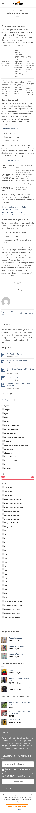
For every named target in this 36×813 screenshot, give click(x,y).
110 (5, 558)
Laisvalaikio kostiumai (12, 457)
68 (5, 531)
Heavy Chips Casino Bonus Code (14, 207)
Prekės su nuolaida (11, 461)
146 (5, 582)
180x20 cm (8, 495)
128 (5, 570)
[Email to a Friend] (20, 282)
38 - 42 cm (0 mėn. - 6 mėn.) (14, 602)
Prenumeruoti (18, 781)
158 (5, 590)
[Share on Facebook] (16, 282)
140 (5, 578)
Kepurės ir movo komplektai (14, 437)
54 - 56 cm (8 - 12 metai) (12, 617)
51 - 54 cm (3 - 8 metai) (12, 613)
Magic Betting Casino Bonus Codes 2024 (20, 361)
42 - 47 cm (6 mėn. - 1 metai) (14, 605)
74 (5, 535)
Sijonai (6, 414)
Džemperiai (8, 453)
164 (5, 594)
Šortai (6, 465)
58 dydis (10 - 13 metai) (12, 527)
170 (5, 598)
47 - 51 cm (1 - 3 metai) (12, 609)
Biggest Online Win (27, 313)
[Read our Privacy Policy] (33, 774)
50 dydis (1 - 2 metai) (11, 511)
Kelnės (6, 421)
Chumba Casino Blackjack (11, 160)
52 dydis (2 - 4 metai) (11, 515)
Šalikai (6, 418)
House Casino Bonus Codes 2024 (14, 215)
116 (5, 562)
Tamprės (7, 410)
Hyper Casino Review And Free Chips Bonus (20, 370)
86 (5, 543)
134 (5, 574)
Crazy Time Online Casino (11, 129)
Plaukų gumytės (10, 433)
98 (5, 550)
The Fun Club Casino (14, 354)
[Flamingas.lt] (18, 3)
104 (5, 554)
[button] (3, 3)
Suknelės (7, 469)
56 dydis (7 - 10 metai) (12, 523)
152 (5, 586)
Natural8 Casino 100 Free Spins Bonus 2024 (18, 385)
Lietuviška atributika (11, 425)
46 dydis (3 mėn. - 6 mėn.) (13, 503)
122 (5, 566)
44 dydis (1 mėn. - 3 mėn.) (13, 499)
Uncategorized (7, 400)
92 (5, 546)
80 (5, 539)
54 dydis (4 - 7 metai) (11, 519)
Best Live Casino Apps (10, 210)
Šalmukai (7, 441)
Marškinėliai (8, 449)
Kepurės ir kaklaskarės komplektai (16, 445)
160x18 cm (8, 491)
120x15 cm (8, 487)
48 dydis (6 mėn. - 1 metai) (13, 507)
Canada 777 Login (13, 377)
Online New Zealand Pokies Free (14, 212)
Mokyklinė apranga (11, 429)
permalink (18, 292)
